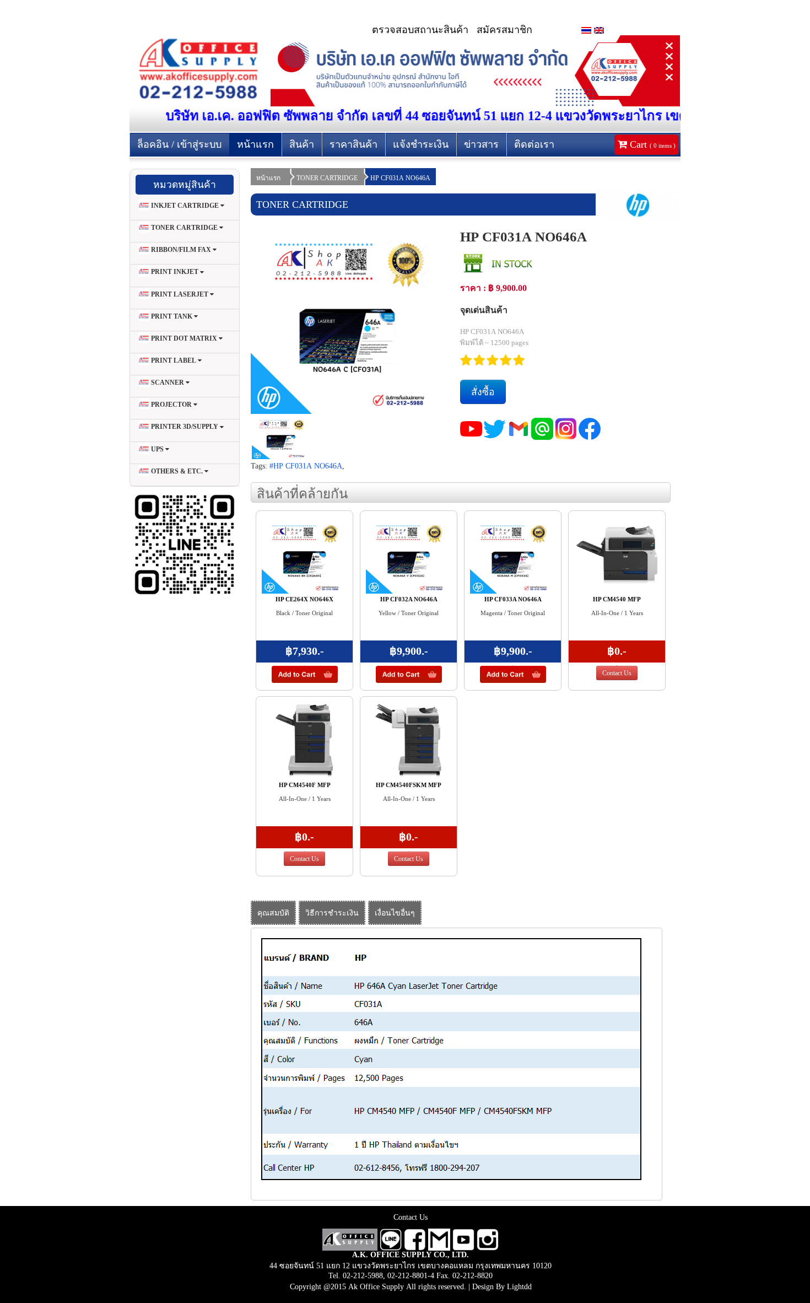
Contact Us (616, 673)
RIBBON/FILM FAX (181, 249)
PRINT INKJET (174, 272)
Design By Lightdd (502, 1286)
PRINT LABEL (173, 360)
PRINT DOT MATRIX (184, 338)
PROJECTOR (171, 404)
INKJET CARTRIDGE (184, 205)
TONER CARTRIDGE (184, 227)
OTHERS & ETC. (176, 471)
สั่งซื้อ (483, 392)
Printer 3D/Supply (184, 427)
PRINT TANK (171, 316)
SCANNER (167, 382)
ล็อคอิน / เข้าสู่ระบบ (179, 144)
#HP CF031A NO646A (305, 466)
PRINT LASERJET (179, 294)
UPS (157, 449)
